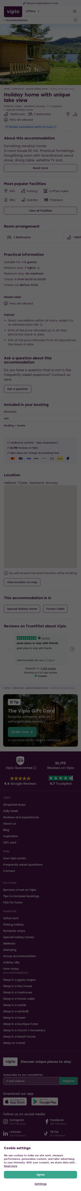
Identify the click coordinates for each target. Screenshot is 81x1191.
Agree (40, 1174)
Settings (41, 1184)
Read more (10, 1166)
